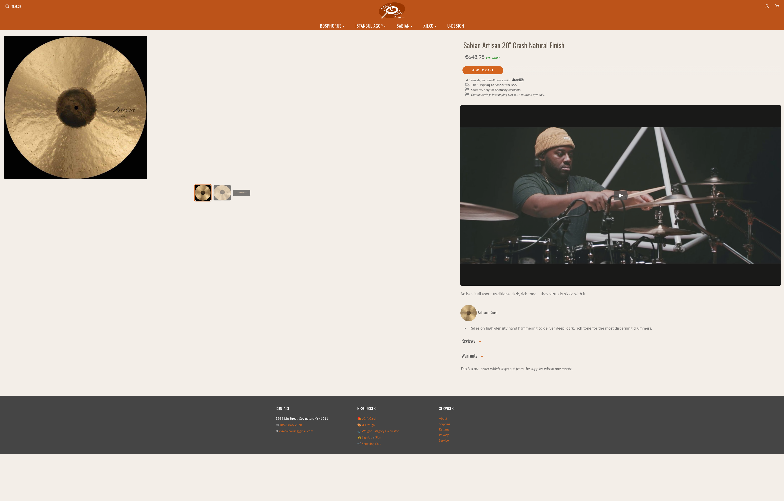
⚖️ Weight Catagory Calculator (378, 431)
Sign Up (367, 437)
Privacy (444, 435)
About (443, 418)
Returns (444, 429)
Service (444, 440)
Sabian (404, 25)
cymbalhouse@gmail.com (296, 431)
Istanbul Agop (369, 25)
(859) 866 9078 (291, 425)
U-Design (455, 25)
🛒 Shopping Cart (369, 443)
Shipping (444, 424)
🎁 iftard (366, 418)
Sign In (379, 437)
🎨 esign (366, 425)
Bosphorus (331, 25)
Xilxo (429, 25)
